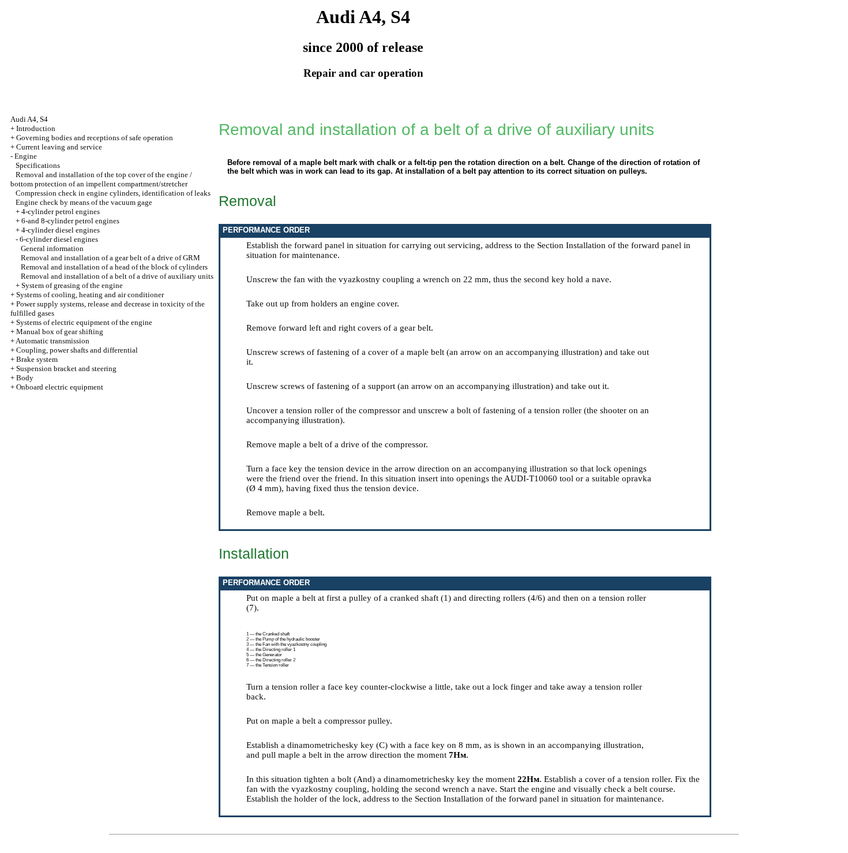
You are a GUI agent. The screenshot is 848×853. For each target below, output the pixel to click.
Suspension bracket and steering (66, 368)
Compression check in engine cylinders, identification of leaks (113, 193)
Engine (25, 156)
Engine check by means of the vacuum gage (84, 202)
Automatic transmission (52, 340)
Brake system (37, 359)
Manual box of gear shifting (59, 331)
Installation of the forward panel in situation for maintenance (553, 798)
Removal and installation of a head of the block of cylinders (114, 267)
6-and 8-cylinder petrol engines (70, 220)
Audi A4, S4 (29, 119)
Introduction (35, 128)
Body (24, 377)
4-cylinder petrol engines (60, 211)
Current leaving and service (59, 147)
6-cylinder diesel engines (59, 239)
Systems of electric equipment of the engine (84, 322)
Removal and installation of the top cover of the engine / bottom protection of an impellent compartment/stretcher (101, 179)
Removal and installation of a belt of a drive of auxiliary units (117, 276)
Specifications (38, 165)
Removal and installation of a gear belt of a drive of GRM (110, 257)
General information (52, 248)
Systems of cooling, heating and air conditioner (90, 294)
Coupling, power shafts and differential (77, 350)
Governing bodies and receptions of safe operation (94, 137)
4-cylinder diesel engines (60, 230)
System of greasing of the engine (72, 285)
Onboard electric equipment (59, 387)
